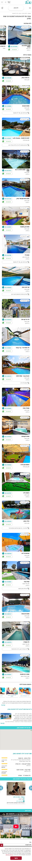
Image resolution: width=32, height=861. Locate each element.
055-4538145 (8, 376)
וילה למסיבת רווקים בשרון (12, 696)
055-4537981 (8, 255)
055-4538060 (8, 106)
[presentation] (30, 788)
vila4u (29, 13)
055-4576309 (14, 46)
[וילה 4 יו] (28, 2)
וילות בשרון (16, 8)
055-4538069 (8, 408)
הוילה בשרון (27, 758)
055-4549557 (8, 227)
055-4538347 (8, 674)
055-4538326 (8, 465)
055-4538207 (8, 138)
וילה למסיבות (15, 13)
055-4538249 (8, 521)
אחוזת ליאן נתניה (26, 764)
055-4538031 (8, 348)
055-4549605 (8, 581)
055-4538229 (8, 287)
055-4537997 (8, 493)
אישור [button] (16, 858)
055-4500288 (8, 78)
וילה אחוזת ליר (26, 775)
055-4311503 (8, 198)
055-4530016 (8, 319)
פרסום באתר (9, 2)
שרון (20, 13)
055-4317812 (8, 170)
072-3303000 (19, 801)
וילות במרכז (24, 13)
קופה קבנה (27, 770)
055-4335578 (8, 642)
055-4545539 (8, 436)
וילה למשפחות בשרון (25, 696)
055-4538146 (8, 553)
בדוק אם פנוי (14, 49)
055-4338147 (8, 614)
